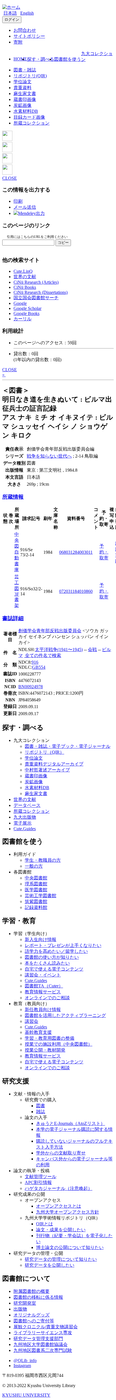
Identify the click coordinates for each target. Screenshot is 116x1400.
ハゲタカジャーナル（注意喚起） (58, 1188)
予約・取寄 (103, 552)
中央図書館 (36, 877)
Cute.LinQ (23, 271)
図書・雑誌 (25, 69)
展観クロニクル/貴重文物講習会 (46, 1326)
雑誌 (40, 1111)
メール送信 (25, 207)
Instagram (22, 1365)
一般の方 (34, 866)
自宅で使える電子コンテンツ (54, 969)
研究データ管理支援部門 (38, 1338)
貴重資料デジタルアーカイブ (54, 764)
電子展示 (23, 823)
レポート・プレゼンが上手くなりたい (63, 945)
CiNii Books (25, 287)
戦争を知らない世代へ (49, 456)
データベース (27, 805)
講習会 (31, 1021)
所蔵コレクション (32, 123)
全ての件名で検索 (42, 655)
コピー (63, 242)
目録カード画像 (29, 117)
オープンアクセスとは (58, 1206)
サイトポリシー (29, 36)
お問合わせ (25, 30)
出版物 (20, 1309)
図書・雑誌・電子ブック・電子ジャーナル (67, 746)
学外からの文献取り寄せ (61, 1153)
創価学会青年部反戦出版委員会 (49, 630)
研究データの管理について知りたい (61, 1259)
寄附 (18, 42)
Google (20, 303)
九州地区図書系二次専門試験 (43, 1350)
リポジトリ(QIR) (30, 75)
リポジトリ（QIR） (44, 752)
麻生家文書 (25, 93)
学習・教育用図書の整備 (49, 1038)
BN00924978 (30, 686)
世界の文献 (25, 276)
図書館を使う (67, 59)
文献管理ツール (40, 1176)
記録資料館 (36, 907)
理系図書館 (36, 883)
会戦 (92, 649)
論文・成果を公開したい (61, 1229)
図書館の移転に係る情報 (38, 1297)
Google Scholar (27, 308)
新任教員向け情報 (43, 1009)
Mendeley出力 (31, 213)
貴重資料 (23, 87)
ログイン (12, 19)
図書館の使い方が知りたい (52, 957)
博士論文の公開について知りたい (70, 1247)
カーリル (23, 318)
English (27, 13)
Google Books (26, 313)
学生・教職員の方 (43, 860)
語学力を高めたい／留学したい (56, 951)
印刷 (18, 201)
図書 (40, 1105)
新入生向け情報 (40, 939)
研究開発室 (25, 1303)
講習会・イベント (43, 975)
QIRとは (44, 1223)
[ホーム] (11, 7)
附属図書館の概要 (32, 1291)
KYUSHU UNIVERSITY (26, 1395)
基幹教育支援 (38, 1032)
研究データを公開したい (49, 1265)
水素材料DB (26, 111)
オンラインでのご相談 (47, 997)
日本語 (10, 13)
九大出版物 (25, 817)
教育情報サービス (43, 991)
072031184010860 (76, 591)
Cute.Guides (25, 828)
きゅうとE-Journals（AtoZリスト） (70, 1123)
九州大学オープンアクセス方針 (67, 1212)
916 (35, 662)
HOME (20, 59)
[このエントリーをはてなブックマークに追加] (7, 161)
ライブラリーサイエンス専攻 (43, 1332)
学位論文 (23, 81)
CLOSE (9, 178)
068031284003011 (76, 552)
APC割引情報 (38, 1182)
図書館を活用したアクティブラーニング (65, 1015)
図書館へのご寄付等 (34, 1320)
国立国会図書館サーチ (36, 297)
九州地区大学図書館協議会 (41, 1344)
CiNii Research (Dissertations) (41, 292)
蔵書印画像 (25, 99)
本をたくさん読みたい (47, 963)
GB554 (38, 667)
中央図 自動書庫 (16, 552)
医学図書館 (36, 889)
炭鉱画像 (23, 105)
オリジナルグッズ (32, 1315)
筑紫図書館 (36, 901)
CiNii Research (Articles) (36, 282)
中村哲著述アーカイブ (47, 769)
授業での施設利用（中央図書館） (58, 1044)
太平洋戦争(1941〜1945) (59, 649)
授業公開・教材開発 (45, 1050)
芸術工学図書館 (40, 895)
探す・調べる (40, 59)
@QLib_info (25, 1360)
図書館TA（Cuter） (44, 985)
